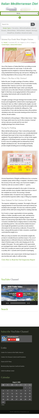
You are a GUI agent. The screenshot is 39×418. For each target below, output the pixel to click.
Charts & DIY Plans (6, 361)
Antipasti (28, 30)
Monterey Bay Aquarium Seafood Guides (12, 366)
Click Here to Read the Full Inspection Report (18, 260)
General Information (16, 44)
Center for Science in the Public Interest (12, 352)
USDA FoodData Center (7, 371)
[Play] (4, 303)
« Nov (2, 405)
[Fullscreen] (35, 303)
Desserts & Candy (27, 33)
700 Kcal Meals (20, 30)
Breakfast (18, 33)
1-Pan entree (14, 28)
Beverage (34, 30)
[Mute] (32, 303)
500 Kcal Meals (11, 30)
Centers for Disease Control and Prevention (13, 357)
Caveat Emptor (6, 44)
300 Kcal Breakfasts (24, 28)
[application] (19, 294)
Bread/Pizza (10, 33)
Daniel (5, 42)
